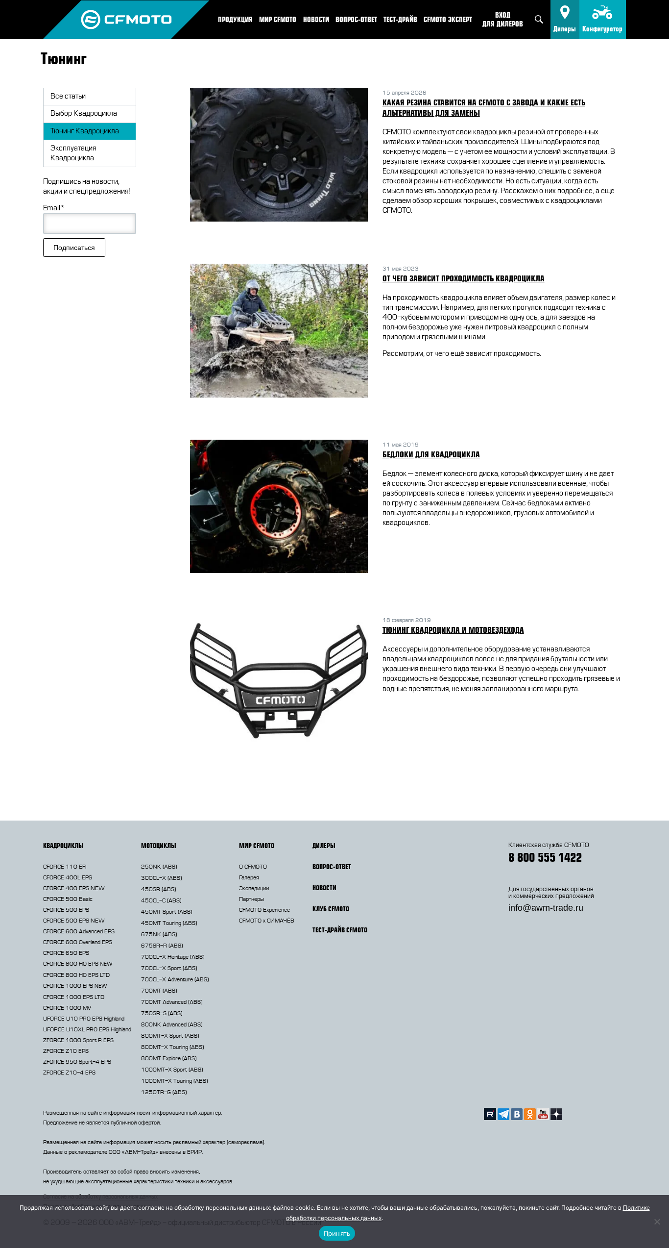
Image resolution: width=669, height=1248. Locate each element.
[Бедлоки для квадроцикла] (279, 508)
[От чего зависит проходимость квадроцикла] (279, 332)
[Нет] (657, 1221)
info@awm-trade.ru (545, 908)
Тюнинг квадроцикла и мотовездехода (453, 630)
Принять (337, 1233)
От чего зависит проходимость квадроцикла (463, 278)
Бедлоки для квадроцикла (431, 454)
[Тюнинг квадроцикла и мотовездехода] (279, 683)
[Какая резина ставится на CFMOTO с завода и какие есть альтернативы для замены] (279, 156)
